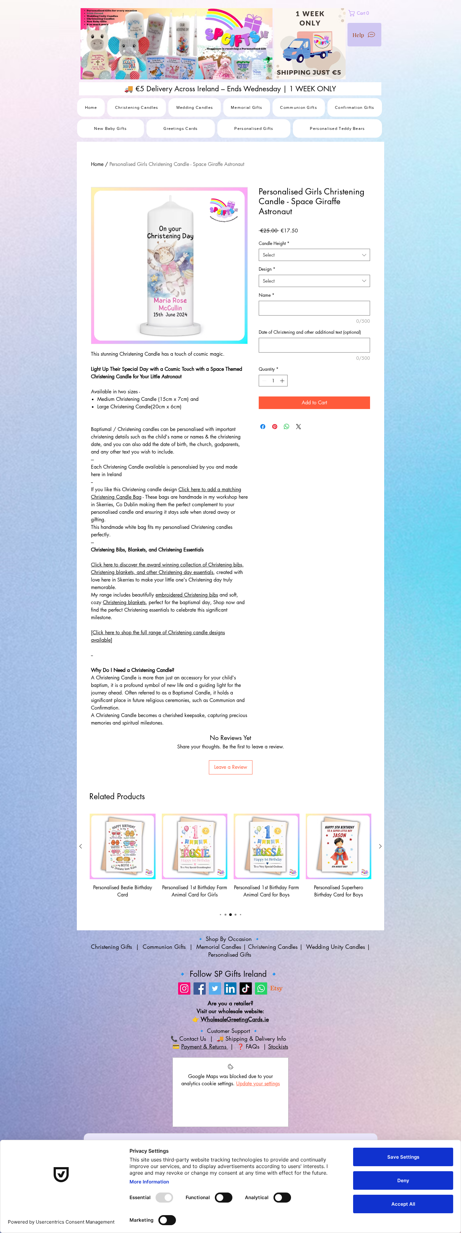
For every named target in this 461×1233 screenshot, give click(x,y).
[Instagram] (184, 988)
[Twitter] (215, 988)
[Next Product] (380, 846)
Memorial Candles (218, 946)
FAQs (253, 1046)
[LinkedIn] (230, 988)
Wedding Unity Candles (335, 946)
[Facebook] (199, 988)
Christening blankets (124, 602)
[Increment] (283, 380)
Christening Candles (273, 946)
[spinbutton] (273, 380)
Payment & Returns (204, 1046)
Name (266, 295)
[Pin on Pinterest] (274, 426)
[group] (230, 859)
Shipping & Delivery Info (256, 1038)
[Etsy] (276, 988)
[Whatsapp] (261, 988)
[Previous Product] (80, 846)
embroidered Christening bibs (187, 595)
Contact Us (192, 1038)
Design (267, 269)
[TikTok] (246, 988)
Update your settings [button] (258, 1083)
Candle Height (274, 243)
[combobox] (314, 255)
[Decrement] (264, 380)
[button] (373, 13)
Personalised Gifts (230, 954)
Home (97, 164)
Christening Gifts (112, 946)
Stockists (278, 1046)
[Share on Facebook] (263, 426)
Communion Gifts (164, 946)
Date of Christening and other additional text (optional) (310, 332)
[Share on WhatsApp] (286, 426)
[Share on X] (298, 426)
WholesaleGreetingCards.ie (235, 1019)
